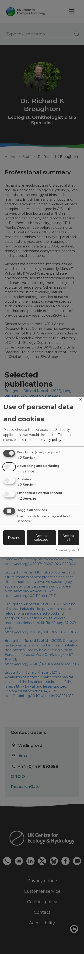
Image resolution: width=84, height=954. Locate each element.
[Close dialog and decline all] (80, 400)
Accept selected (41, 538)
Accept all (68, 538)
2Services (26, 458)
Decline (14, 538)
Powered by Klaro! (67, 550)
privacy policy (50, 440)
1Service (25, 471)
